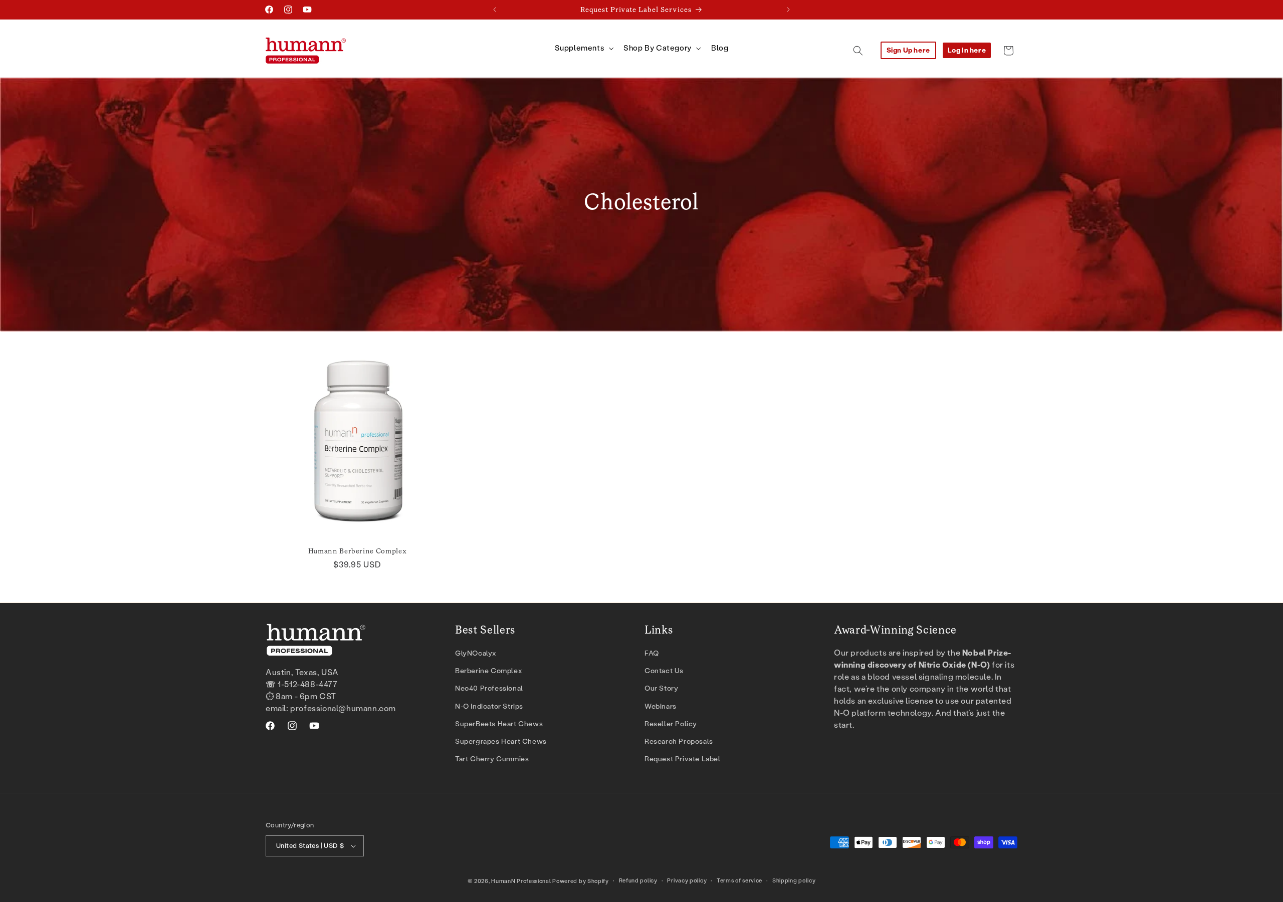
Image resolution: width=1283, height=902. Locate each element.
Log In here (967, 50)
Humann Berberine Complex (357, 551)
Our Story (661, 688)
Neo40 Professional (489, 688)
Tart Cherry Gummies (492, 759)
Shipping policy (794, 880)
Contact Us (664, 671)
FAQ (652, 653)
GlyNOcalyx (475, 653)
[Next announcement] (788, 9)
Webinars (661, 706)
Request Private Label (683, 759)
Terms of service (739, 880)
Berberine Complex (488, 671)
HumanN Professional (521, 881)
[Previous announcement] (495, 9)
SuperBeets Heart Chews (499, 724)
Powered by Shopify (580, 881)
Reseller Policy (671, 724)
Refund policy (638, 880)
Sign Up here (908, 50)
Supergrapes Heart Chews (501, 741)
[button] (583, 49)
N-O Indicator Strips (489, 706)
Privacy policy (687, 880)
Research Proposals (679, 741)
